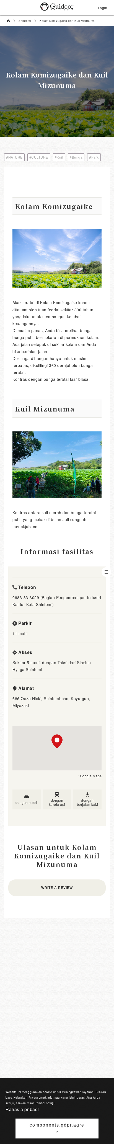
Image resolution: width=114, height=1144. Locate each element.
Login (102, 7)
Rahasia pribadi (22, 1109)
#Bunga (76, 157)
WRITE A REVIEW (57, 888)
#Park (94, 157)
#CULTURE (38, 157)
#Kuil (59, 157)
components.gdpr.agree (57, 1128)
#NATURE (14, 157)
